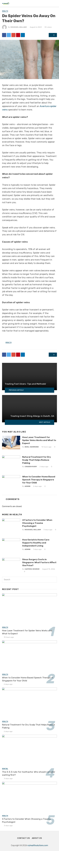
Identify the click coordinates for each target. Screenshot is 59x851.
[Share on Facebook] (4, 35)
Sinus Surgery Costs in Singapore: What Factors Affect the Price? (39, 562)
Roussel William (19, 27)
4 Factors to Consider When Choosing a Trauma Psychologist (37, 523)
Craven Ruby (31, 467)
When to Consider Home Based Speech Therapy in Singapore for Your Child (38, 479)
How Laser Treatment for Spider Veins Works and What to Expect (39, 440)
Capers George (32, 569)
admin (27, 486)
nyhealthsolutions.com (38, 845)
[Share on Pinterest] (18, 35)
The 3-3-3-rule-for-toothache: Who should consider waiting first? (28, 773)
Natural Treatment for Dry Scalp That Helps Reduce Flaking (36, 460)
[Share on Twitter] (9, 35)
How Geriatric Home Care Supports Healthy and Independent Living (35, 542)
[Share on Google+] (13, 35)
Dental (5, 768)
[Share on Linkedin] (23, 35)
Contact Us (23, 838)
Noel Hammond (32, 447)
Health (5, 11)
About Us (37, 838)
